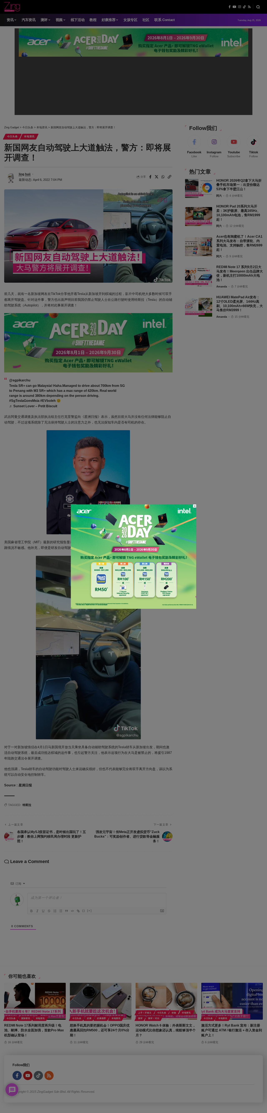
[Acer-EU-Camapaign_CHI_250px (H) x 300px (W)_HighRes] (133, 556)
